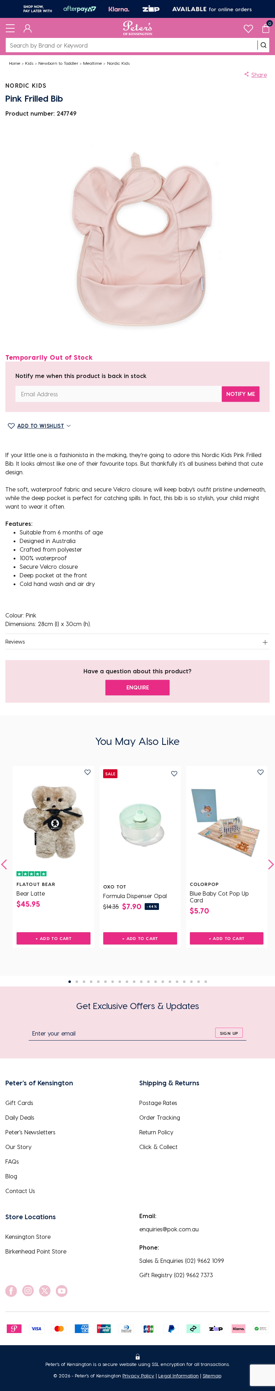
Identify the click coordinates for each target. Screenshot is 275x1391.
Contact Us (20, 1190)
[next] (268, 864)
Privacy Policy (138, 1375)
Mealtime (92, 63)
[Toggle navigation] (10, 28)
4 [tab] (91, 981)
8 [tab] (120, 981)
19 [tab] (198, 981)
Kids (29, 63)
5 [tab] (98, 981)
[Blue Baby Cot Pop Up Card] (227, 822)
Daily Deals (19, 1117)
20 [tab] (205, 981)
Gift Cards (19, 1102)
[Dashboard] (28, 28)
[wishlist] (248, 27)
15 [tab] (170, 981)
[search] (263, 45)
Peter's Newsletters (30, 1132)
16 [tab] (177, 981)
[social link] (11, 1291)
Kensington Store (27, 1236)
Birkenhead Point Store (35, 1251)
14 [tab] (162, 981)
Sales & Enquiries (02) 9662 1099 (181, 1260)
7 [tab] (112, 981)
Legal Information (178, 1375)
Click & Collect (158, 1146)
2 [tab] (77, 981)
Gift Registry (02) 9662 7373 (176, 1274)
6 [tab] (105, 981)
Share (259, 74)
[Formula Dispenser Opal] (140, 825)
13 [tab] (155, 981)
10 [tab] (134, 981)
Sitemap (212, 1375)
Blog (11, 1176)
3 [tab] (84, 981)
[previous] (6, 864)
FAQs (12, 1161)
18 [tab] (191, 981)
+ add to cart (53, 938)
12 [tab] (148, 981)
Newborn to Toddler (58, 63)
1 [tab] (69, 981)
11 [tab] (141, 981)
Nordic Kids (118, 63)
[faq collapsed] (265, 642)
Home (14, 63)
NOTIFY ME (240, 394)
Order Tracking (159, 1117)
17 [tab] (184, 981)
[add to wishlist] (88, 772)
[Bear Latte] (53, 822)
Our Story (18, 1146)
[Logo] (137, 28)
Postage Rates (158, 1102)
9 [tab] (127, 981)
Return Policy (156, 1132)
